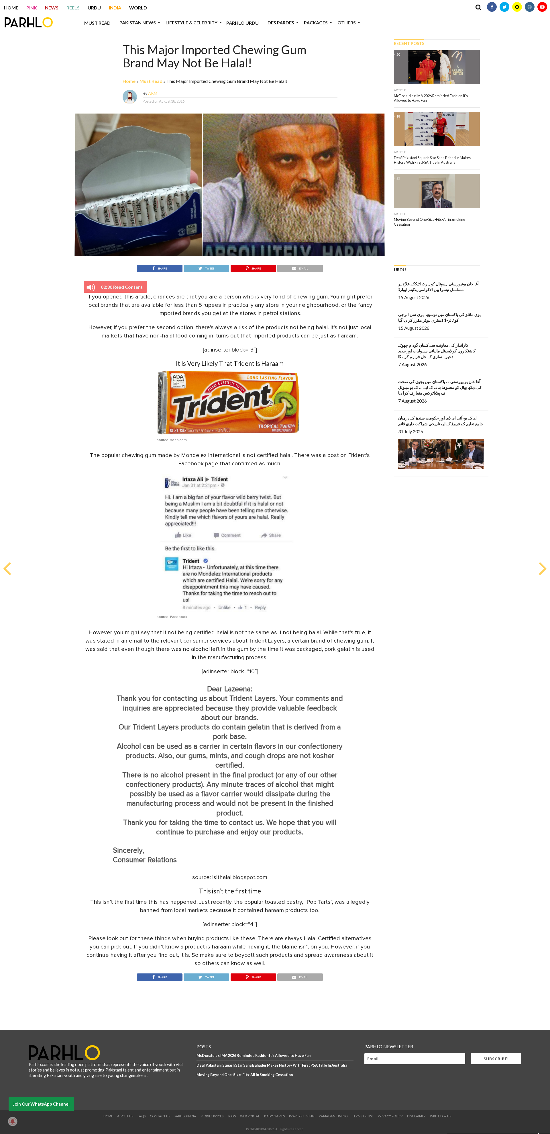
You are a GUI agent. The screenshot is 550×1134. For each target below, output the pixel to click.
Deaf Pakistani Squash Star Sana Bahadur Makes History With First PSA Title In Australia (272, 1065)
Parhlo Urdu (242, 23)
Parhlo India (185, 1116)
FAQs (142, 1116)
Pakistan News (137, 22)
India (115, 7)
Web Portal (250, 1116)
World (138, 7)
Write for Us (440, 1116)
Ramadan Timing (333, 1116)
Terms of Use (363, 1116)
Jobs (232, 1116)
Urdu (94, 7)
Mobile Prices (212, 1116)
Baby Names (274, 1116)
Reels (73, 7)
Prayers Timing (302, 1116)
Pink (31, 7)
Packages (316, 22)
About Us (125, 1116)
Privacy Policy (390, 1116)
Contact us (160, 1116)
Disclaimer (416, 1116)
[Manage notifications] (12, 1121)
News (51, 7)
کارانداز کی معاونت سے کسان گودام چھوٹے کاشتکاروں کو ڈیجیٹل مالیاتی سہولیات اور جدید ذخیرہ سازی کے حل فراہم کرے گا (437, 351)
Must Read (97, 23)
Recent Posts (409, 43)
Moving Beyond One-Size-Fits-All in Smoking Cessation (245, 1074)
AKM (152, 93)
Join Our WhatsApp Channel (41, 1103)
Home (11, 7)
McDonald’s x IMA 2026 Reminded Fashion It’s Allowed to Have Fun (254, 1055)
